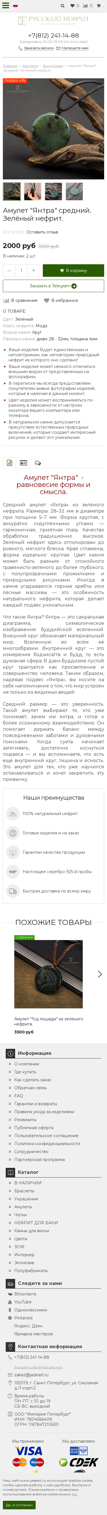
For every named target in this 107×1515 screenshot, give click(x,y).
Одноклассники (30, 1310)
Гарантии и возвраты (35, 1103)
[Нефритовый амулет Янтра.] (53, 191)
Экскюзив (24, 1262)
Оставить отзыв (42, 232)
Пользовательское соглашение (46, 1135)
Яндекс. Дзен (28, 1325)
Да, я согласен (19, 1505)
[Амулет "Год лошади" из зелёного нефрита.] (53, 974)
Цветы (20, 1238)
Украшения (26, 1198)
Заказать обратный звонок (38, 1367)
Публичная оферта (33, 1127)
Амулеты (23, 1206)
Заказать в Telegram (50, 285)
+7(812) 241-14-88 (53, 35)
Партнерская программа (39, 1159)
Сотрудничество (31, 1151)
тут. (75, 1494)
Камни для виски (31, 1230)
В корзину (75, 270)
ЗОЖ (19, 1246)
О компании (26, 1063)
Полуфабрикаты (31, 1270)
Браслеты (24, 1190)
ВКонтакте (25, 1294)
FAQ (18, 1095)
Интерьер (24, 1254)
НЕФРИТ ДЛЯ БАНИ (36, 1222)
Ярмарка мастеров (33, 1333)
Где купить (25, 1071)
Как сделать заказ (32, 1079)
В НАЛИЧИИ (28, 1183)
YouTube (23, 1302)
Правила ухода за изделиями (44, 1111)
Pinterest (23, 1317)
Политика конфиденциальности (47, 1143)
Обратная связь (30, 1087)
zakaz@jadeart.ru (31, 1374)
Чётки (20, 1214)
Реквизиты (25, 1119)
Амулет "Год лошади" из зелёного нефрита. (48, 1021)
